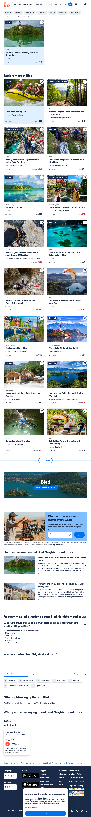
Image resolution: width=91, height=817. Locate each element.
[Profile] (85, 4)
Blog (60, 781)
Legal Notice (44, 778)
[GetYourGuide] (7, 4)
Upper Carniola (26, 763)
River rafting (10, 633)
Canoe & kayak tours (13, 638)
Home (6, 763)
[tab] (16, 674)
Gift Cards (62, 788)
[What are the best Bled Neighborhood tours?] (85, 654)
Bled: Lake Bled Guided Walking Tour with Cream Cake (15, 734)
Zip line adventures (12, 643)
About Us (62, 774)
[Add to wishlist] (42, 22)
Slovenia (14, 763)
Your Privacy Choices (47, 785)
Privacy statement (56, 545)
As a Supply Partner (75, 774)
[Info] (28, 17)
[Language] (76, 4)
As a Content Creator (76, 778)
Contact (43, 774)
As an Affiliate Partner (76, 781)
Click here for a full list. (46, 703)
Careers (61, 778)
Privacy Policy (44, 781)
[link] (24, 42)
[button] (24, 42)
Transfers (8, 636)
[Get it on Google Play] (30, 776)
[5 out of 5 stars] (10, 724)
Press (61, 785)
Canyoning (9, 640)
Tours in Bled (58, 763)
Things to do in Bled (43, 763)
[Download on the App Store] (30, 784)
